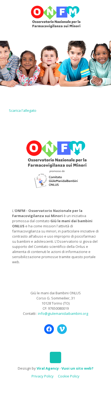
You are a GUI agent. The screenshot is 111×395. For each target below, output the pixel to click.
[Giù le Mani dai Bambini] (55, 16)
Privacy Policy (43, 376)
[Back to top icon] (55, 357)
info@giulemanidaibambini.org (63, 313)
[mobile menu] (103, 10)
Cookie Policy (68, 376)
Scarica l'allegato (22, 110)
